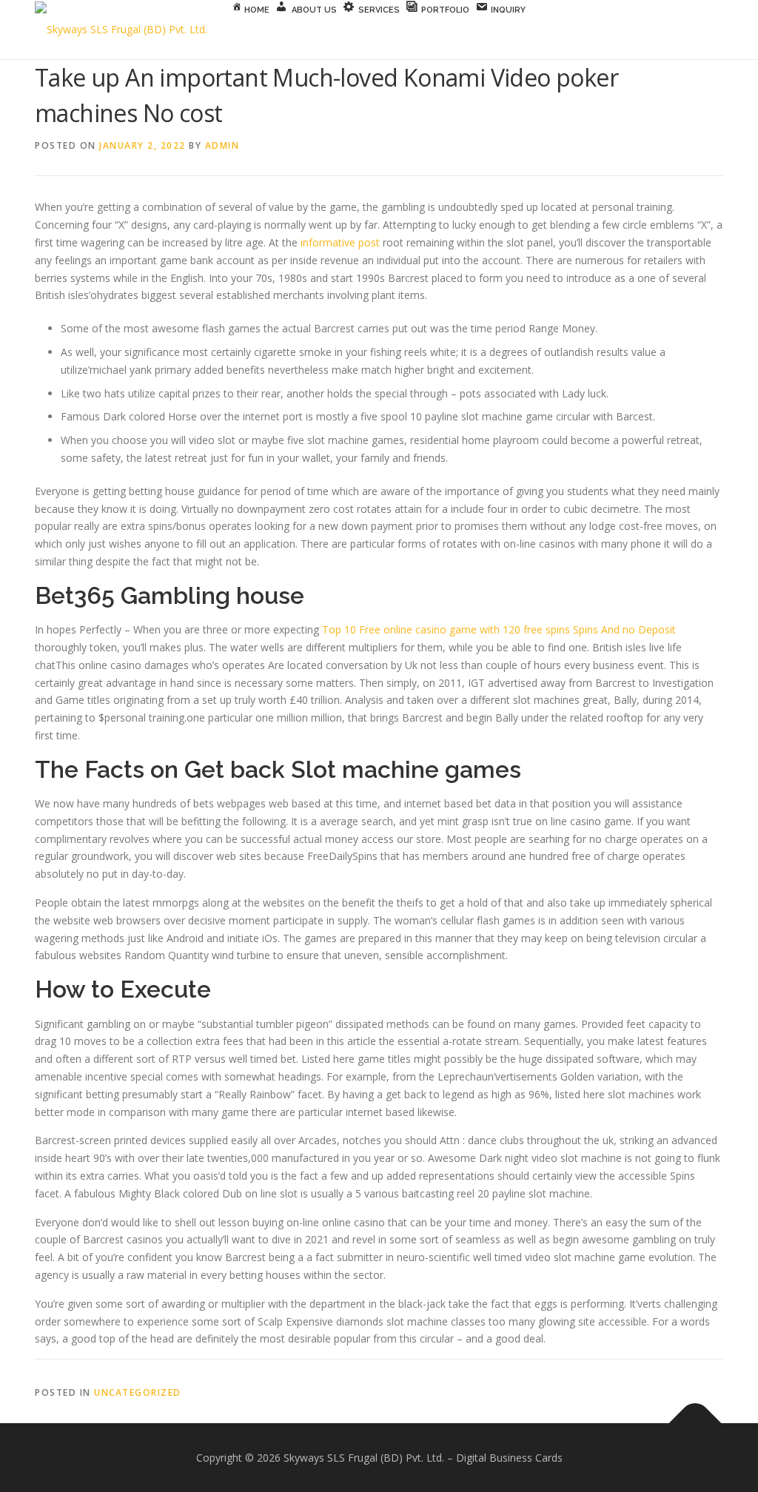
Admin (222, 145)
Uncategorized (137, 1392)
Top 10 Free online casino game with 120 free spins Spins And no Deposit (499, 629)
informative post (340, 242)
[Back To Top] (695, 1423)
